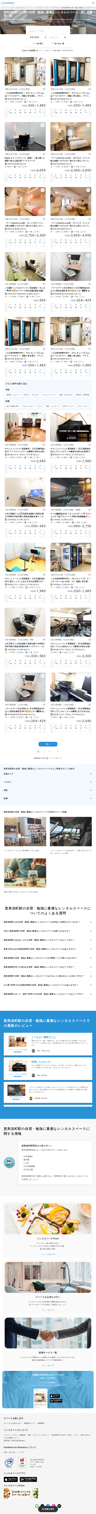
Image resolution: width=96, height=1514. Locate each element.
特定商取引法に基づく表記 (61, 1435)
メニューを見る (47, 1254)
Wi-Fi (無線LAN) (13, 406)
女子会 (26, 395)
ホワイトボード (84, 406)
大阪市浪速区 (55, 8)
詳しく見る (46, 1310)
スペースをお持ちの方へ (13, 1423)
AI (44, 89)
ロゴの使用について (11, 1438)
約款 (29, 1435)
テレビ (39, 406)
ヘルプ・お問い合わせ (81, 1435)
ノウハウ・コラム (10, 1435)
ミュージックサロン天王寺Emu (17, 1049)
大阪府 (40, 8)
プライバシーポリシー (41, 1435)
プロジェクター (28, 406)
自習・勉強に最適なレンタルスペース (23, 8)
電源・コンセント (52, 406)
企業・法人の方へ (10, 1452)
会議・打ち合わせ (66, 395)
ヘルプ (21, 1452)
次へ (48, 744)
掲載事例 (41, 1423)
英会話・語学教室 (82, 395)
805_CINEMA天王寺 (16, 1072)
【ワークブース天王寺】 (16, 1097)
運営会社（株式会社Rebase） (15, 1440)
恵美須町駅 (34, 37)
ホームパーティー (49, 395)
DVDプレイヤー (68, 406)
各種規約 (22, 1435)
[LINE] (37, 1506)
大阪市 (46, 8)
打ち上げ (35, 395)
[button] (48, 775)
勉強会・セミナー (13, 395)
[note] (59, 1506)
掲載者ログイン (30, 1423)
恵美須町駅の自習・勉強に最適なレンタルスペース (78, 8)
